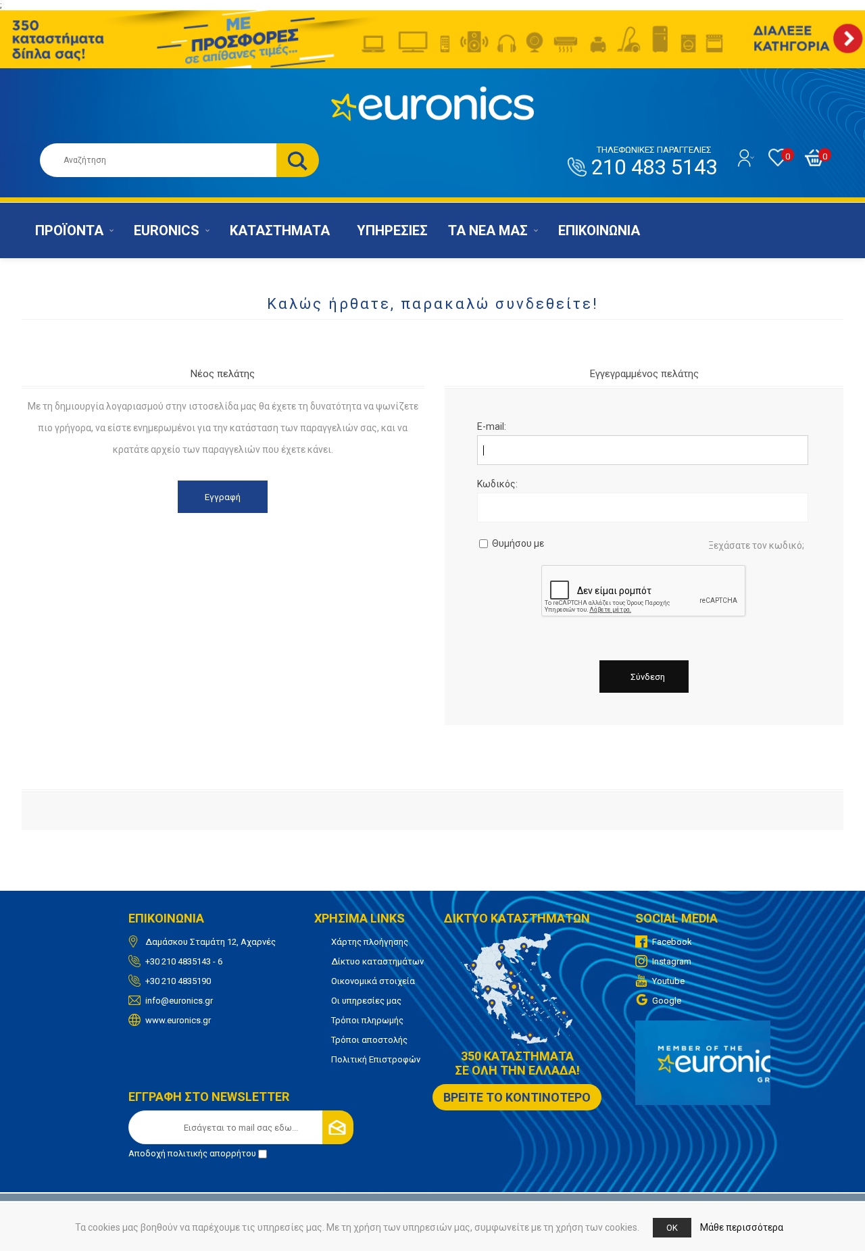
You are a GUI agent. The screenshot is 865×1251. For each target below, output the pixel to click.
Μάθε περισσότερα (741, 1227)
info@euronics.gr (179, 1001)
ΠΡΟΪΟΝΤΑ (69, 230)
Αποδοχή (192, 1153)
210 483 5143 (654, 162)
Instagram (671, 961)
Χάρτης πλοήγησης (369, 942)
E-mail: (491, 426)
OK (672, 1228)
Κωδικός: (497, 484)
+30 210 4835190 (178, 981)
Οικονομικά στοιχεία (373, 981)
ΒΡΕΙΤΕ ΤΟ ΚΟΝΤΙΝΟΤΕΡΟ (517, 1097)
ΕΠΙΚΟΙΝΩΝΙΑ (599, 230)
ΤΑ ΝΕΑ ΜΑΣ (488, 230)
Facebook (672, 942)
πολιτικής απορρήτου (212, 1153)
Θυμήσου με (518, 543)
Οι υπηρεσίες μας (366, 1001)
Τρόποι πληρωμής (367, 1020)
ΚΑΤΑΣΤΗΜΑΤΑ (280, 230)
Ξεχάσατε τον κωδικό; (756, 545)
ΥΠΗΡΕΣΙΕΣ (392, 230)
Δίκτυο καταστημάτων (377, 961)
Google (666, 1001)
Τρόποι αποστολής (369, 1040)
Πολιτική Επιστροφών (375, 1059)
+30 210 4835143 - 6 (183, 961)
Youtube (668, 981)
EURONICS (166, 230)
